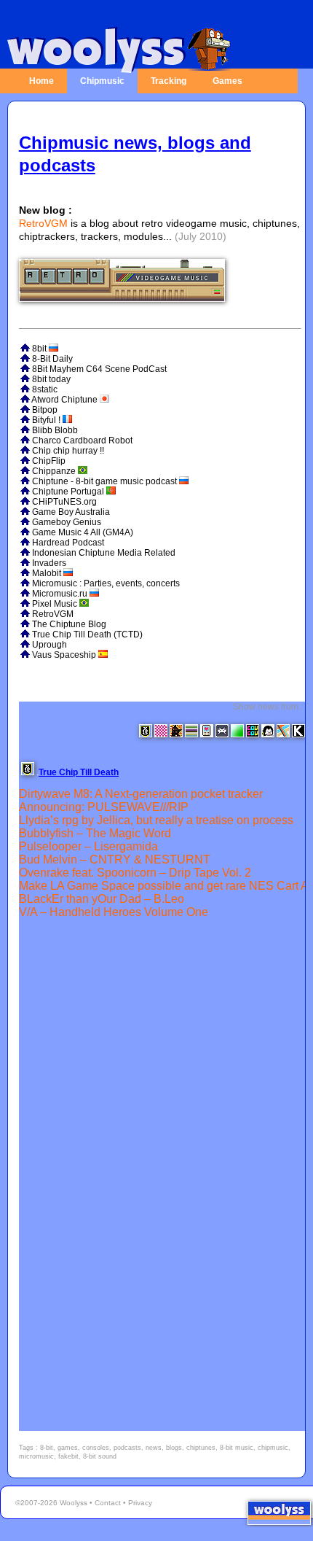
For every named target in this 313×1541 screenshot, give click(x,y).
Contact (108, 1503)
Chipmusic (102, 81)
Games (227, 81)
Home (41, 81)
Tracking (168, 81)
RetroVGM (43, 223)
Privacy (140, 1503)
